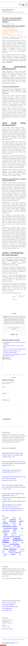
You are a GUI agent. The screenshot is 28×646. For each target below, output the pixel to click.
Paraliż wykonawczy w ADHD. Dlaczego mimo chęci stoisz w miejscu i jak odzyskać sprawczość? (14, 478)
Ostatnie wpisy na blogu (8, 9)
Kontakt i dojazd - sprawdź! (7, 628)
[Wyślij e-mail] (3, 366)
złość (20, 554)
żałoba (4, 555)
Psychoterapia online (6, 610)
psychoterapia (14, 544)
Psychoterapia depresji (7, 608)
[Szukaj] (19, 5)
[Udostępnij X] (3, 362)
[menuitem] (19, 5)
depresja (12, 521)
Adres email (4, 393)
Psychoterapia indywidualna (8, 604)
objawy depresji (14, 533)
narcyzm (21, 531)
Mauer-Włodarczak (9, 530)
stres (18, 547)
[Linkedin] (16, 334)
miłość (14, 531)
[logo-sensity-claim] (11, 5)
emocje (14, 523)
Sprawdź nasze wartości (17, 578)
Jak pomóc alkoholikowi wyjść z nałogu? (11, 501)
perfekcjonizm (6, 357)
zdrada (13, 554)
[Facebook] (11, 334)
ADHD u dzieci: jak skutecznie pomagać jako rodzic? (14, 497)
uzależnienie (12, 551)
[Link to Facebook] (19, 641)
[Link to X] (21, 641)
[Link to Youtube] (25, 641)
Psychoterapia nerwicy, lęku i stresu (10, 606)
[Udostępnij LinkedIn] (3, 364)
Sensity (13, 23)
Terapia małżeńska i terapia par (9, 603)
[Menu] (22, 5)
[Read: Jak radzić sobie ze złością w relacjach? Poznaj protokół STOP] (3, 492)
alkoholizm (6, 517)
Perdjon (5, 535)
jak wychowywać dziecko (11, 525)
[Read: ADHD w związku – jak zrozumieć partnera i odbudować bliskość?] (3, 468)
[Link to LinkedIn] (23, 641)
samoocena (16, 546)
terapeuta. (21, 276)
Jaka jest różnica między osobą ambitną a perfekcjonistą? (14, 349)
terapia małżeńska (10, 549)
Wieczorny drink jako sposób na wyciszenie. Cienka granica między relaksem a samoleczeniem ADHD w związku (14, 463)
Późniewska (6, 546)
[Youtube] (13, 334)
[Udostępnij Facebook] (3, 360)
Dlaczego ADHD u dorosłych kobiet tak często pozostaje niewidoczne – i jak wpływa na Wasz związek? (12, 454)
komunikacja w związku (10, 528)
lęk (22, 528)
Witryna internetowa (5, 399)
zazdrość (5, 554)
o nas (18, 442)
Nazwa (3, 386)
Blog (8, 23)
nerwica (5, 533)
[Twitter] (15, 334)
